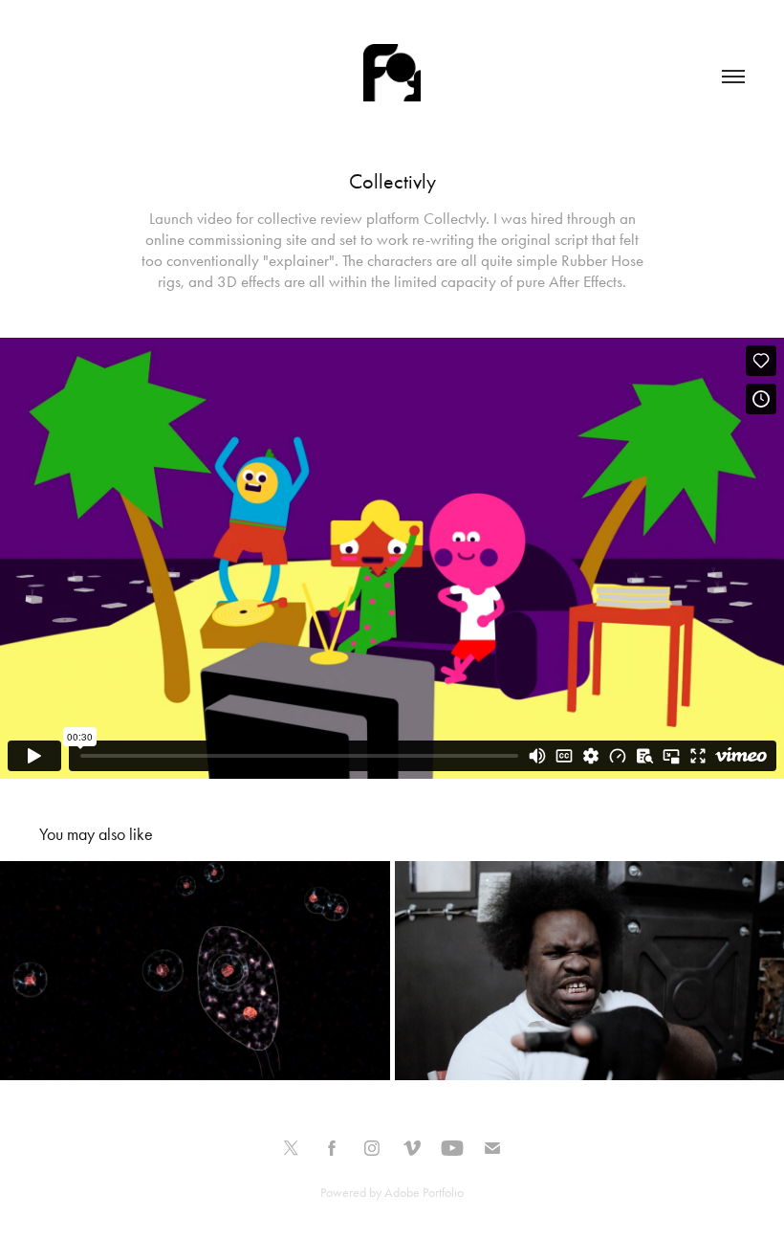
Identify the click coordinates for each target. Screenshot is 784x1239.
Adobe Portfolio (424, 1192)
